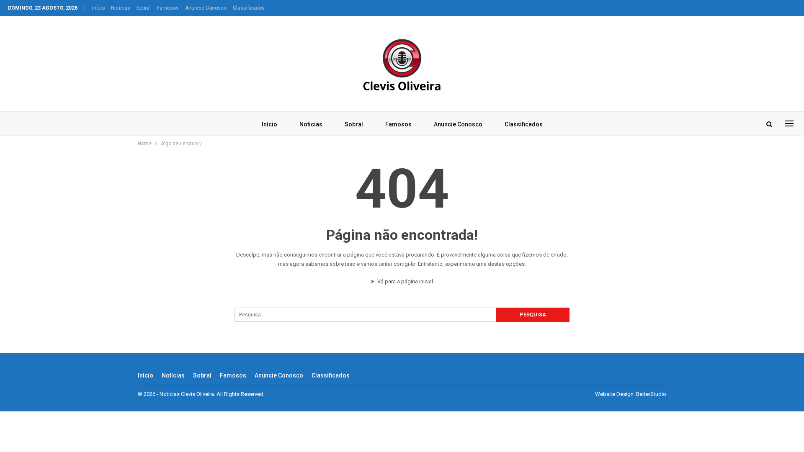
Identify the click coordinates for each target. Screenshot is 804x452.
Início (98, 8)
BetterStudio (651, 394)
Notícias (120, 8)
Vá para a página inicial (404, 281)
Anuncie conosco (206, 8)
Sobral (144, 8)
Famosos (168, 8)
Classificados (249, 8)
